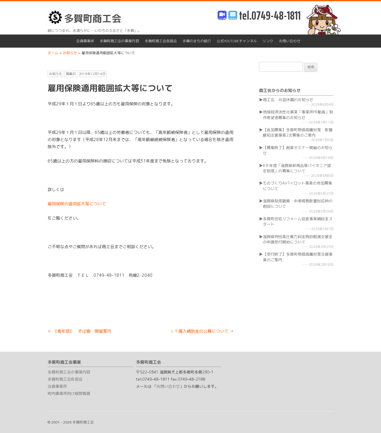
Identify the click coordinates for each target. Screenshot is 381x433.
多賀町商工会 (92, 18)
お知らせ (55, 73)
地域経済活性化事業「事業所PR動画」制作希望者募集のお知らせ (298, 114)
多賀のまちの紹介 (196, 40)
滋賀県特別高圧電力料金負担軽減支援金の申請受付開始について (297, 239)
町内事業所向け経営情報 (69, 393)
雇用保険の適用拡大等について (77, 204)
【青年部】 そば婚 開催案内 (79, 331)
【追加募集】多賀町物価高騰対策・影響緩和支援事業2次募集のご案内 (297, 132)
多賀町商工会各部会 (161, 40)
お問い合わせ (289, 40)
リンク (268, 40)
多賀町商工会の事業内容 (119, 40)
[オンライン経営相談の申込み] (222, 15)
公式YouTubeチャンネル (237, 40)
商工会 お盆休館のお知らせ (288, 99)
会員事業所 (85, 40)
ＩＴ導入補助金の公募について (202, 331)
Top (367, 419)
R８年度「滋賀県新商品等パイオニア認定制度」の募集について (297, 168)
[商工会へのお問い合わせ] (232, 15)
